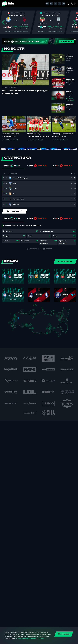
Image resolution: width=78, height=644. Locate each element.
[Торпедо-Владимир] (20, 318)
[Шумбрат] (20, 321)
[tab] (13, 166)
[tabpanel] (39, 234)
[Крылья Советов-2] (21, 325)
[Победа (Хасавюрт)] (13, 330)
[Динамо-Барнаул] (34, 330)
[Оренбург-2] (22, 327)
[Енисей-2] (39, 327)
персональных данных (27, 638)
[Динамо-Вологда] (22, 316)
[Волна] (23, 319)
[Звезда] (17, 314)
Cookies (41, 638)
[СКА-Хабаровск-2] (59, 331)
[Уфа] (27, 322)
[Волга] (22, 322)
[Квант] (16, 321)
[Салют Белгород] (14, 321)
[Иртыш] (31, 327)
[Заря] (13, 323)
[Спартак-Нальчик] (14, 328)
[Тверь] (17, 316)
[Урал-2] (28, 323)
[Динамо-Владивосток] (59, 336)
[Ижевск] (27, 319)
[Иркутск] (38, 330)
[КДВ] (35, 326)
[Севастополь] (9, 324)
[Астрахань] (17, 326)
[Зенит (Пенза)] (20, 323)
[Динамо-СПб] (19, 314)
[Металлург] (16, 323)
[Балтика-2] (11, 315)
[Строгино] (16, 319)
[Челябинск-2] (28, 325)
